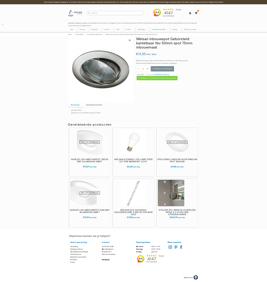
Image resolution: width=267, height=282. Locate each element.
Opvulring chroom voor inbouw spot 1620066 (177, 160)
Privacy (72, 262)
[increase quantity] (147, 69)
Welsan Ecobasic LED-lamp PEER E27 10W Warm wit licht (133, 160)
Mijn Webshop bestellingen (79, 252)
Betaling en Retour (76, 249)
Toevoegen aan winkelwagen (162, 69)
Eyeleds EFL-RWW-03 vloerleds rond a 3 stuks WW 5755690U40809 (177, 212)
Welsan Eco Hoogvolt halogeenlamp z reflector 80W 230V (133, 212)
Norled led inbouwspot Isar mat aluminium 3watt (90, 211)
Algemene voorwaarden (78, 257)
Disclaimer (73, 259)
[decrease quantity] (138, 69)
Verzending (74, 246)
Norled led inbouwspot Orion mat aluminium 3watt (89, 160)
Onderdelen (79, 34)
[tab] (75, 105)
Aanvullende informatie (94, 105)
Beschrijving (75, 105)
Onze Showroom (75, 254)
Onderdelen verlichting (94, 34)
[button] (130, 40)
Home (70, 34)
